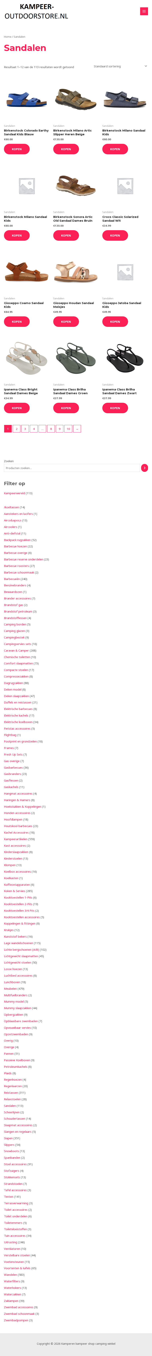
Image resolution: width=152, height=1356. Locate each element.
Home (7, 36)
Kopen (17, 149)
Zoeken (9, 461)
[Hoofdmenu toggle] (144, 11)
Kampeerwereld (14, 493)
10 (68, 429)
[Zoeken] (144, 468)
